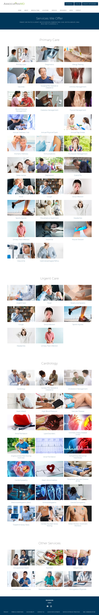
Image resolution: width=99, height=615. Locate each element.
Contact (78, 10)
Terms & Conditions (17, 612)
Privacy (6, 612)
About (26, 10)
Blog (71, 10)
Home (19, 10)
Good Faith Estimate (53, 612)
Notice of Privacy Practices (71, 612)
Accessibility (30, 612)
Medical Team (35, 10)
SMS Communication (89, 612)
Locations (45, 10)
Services (54, 10)
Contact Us (40, 612)
